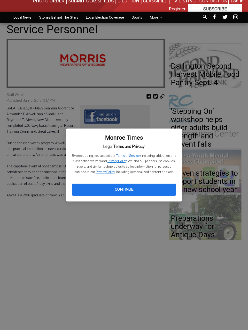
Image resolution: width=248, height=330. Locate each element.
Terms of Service (128, 156)
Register (177, 9)
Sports (137, 17)
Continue (124, 189)
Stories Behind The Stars (58, 17)
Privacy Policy (117, 161)
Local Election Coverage (105, 17)
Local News (22, 17)
